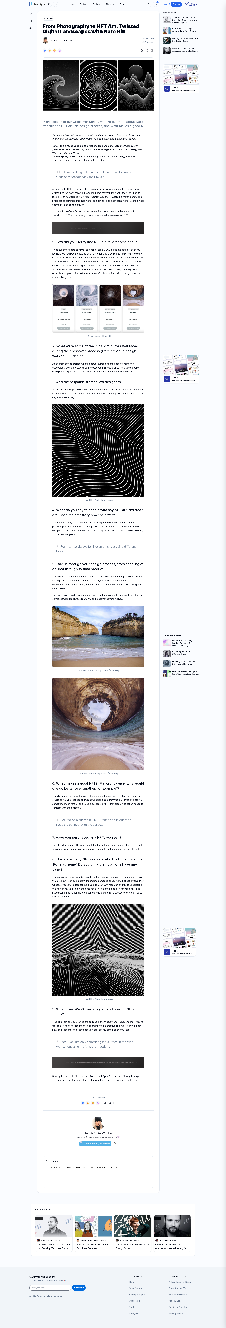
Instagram (134, 1313)
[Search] (49, 4)
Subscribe (79, 1287)
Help (131, 1282)
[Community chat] (149, 4)
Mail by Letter (175, 1300)
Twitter (93, 1076)
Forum (122, 4)
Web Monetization (178, 1294)
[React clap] (49, 50)
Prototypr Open (137, 1294)
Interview (48, 18)
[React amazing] (59, 50)
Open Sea (108, 1076)
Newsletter (111, 4)
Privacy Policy (176, 1313)
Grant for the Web (178, 1288)
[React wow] (54, 50)
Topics (83, 4)
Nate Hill (57, 145)
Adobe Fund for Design (180, 1282)
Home (72, 4)
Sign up (176, 4)
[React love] (45, 50)
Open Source (135, 1288)
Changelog (134, 1300)
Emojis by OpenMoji (178, 1307)
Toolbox (96, 4)
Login (165, 4)
